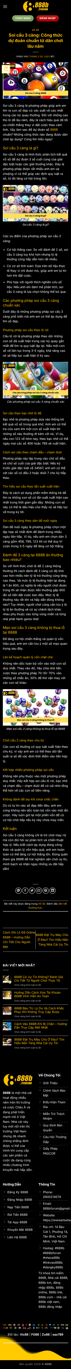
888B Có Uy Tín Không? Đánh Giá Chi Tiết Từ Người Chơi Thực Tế (38, 978)
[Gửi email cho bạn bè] (39, 891)
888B (54, 129)
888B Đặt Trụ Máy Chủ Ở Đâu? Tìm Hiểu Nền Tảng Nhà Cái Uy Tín (52, 939)
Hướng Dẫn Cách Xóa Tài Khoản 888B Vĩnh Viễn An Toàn (37, 994)
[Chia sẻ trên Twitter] (32, 891)
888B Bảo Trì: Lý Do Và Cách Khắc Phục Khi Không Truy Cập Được (39, 1010)
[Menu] (5, 6)
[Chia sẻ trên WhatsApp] (18, 891)
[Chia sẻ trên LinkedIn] (52, 891)
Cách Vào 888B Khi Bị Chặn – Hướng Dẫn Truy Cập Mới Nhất (40, 1025)
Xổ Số (35, 30)
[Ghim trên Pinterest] (46, 891)
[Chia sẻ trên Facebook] (25, 891)
